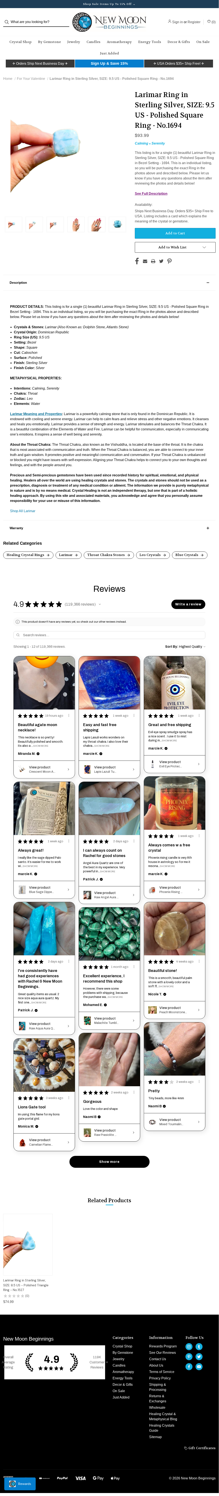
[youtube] (199, 1366)
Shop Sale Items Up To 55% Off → (109, 4)
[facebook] (189, 1366)
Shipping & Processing (157, 1387)
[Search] (8, 22)
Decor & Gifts (179, 42)
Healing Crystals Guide (161, 1428)
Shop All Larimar (22, 511)
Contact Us (157, 1359)
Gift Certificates (202, 1448)
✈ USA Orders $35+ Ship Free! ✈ (178, 63)
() (213, 22)
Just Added (109, 53)
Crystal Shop (20, 42)
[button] (40, 63)
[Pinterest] (169, 261)
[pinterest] (189, 1356)
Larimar (66, 555)
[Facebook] (137, 261)
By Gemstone (49, 42)
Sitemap (155, 1437)
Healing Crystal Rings (26, 555)
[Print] (153, 261)
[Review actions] (69, 715)
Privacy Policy (160, 1378)
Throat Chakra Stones (106, 555)
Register (194, 22)
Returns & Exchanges (157, 1398)
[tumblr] (199, 1346)
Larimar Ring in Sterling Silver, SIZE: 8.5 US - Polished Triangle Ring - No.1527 (26, 1285)
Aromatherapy (119, 42)
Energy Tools (149, 42)
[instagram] (189, 1346)
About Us (156, 1365)
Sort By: (171, 646)
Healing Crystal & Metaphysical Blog (163, 1416)
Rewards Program (163, 1346)
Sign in (177, 22)
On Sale (203, 42)
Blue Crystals (187, 555)
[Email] (145, 261)
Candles (93, 42)
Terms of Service (161, 1372)
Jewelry (73, 42)
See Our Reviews (162, 1352)
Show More (40, 746)
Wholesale (157, 1407)
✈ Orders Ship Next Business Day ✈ (40, 63)
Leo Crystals (151, 555)
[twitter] (199, 1356)
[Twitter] (161, 261)
